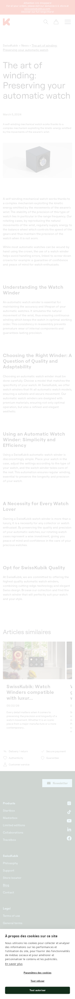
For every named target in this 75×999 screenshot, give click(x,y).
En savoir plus (14, 964)
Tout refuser (37, 981)
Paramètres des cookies (37, 972)
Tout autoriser (37, 990)
